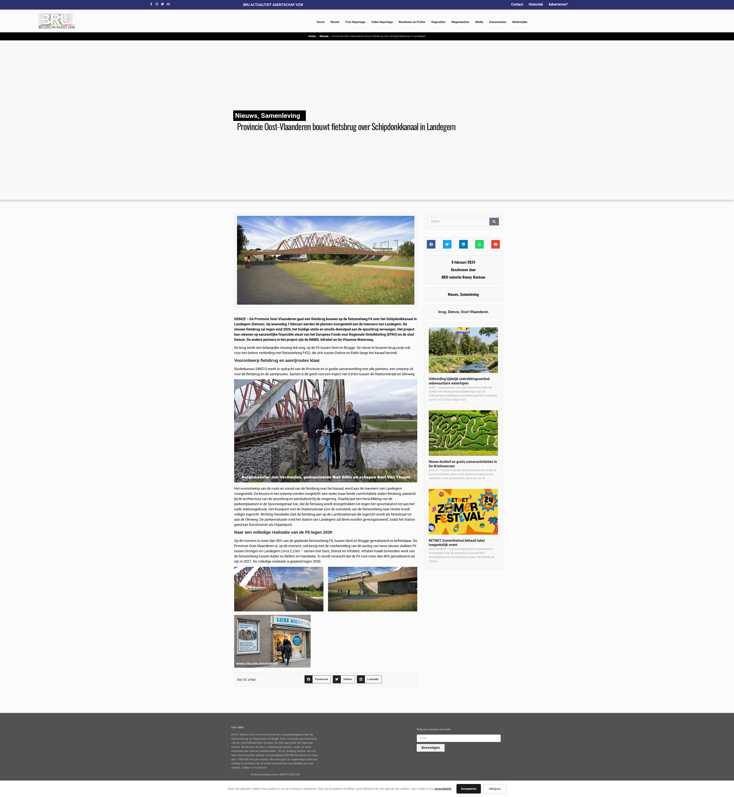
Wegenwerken (460, 22)
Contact (517, 4)
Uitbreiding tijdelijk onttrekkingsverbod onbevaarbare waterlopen (459, 381)
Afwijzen (495, 788)
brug (442, 312)
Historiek (536, 4)
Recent (334, 22)
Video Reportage (382, 22)
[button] (317, 679)
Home (321, 22)
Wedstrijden (519, 22)
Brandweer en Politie (412, 22)
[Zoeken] (494, 221)
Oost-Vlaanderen (474, 312)
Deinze (453, 312)
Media (479, 22)
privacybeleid (442, 788)
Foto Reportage (355, 22)
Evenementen (497, 22)
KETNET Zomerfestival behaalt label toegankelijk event (457, 542)
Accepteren (468, 788)
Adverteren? (558, 4)
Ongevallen (438, 22)
